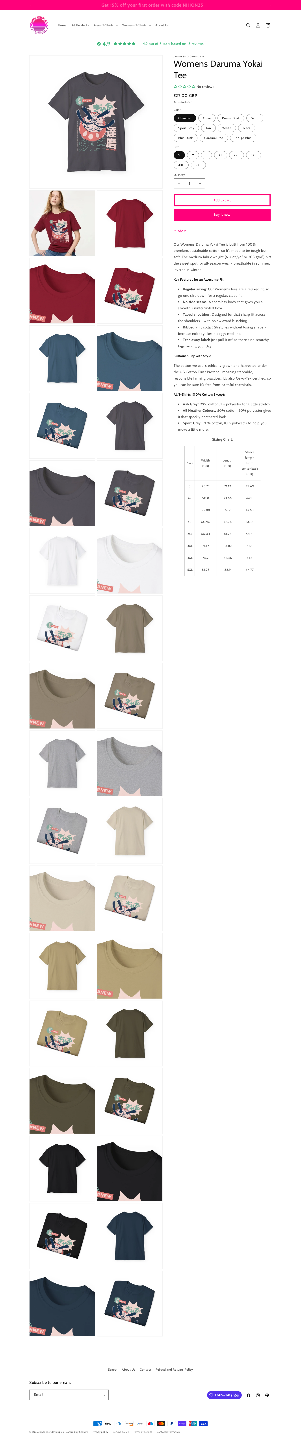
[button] (105, 25)
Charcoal (184, 118)
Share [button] (182, 231)
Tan (208, 128)
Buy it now (222, 215)
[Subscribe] (103, 1395)
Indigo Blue (243, 138)
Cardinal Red (213, 138)
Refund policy (121, 1431)
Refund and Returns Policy (174, 1370)
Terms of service (142, 1431)
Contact (145, 1370)
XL (221, 155)
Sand (255, 118)
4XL (181, 165)
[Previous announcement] (31, 5)
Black (247, 128)
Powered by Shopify (76, 1431)
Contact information (168, 1431)
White (226, 128)
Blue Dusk (185, 138)
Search (113, 1370)
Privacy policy (100, 1431)
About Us (128, 1370)
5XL (198, 165)
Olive (207, 118)
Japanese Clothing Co (51, 1431)
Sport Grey (186, 128)
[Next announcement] (270, 5)
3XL (253, 155)
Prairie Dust (231, 118)
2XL (236, 155)
